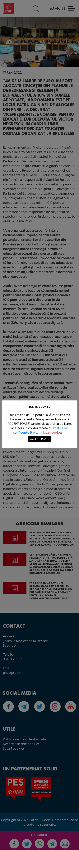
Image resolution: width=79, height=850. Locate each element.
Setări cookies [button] (52, 432)
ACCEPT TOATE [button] (39, 439)
